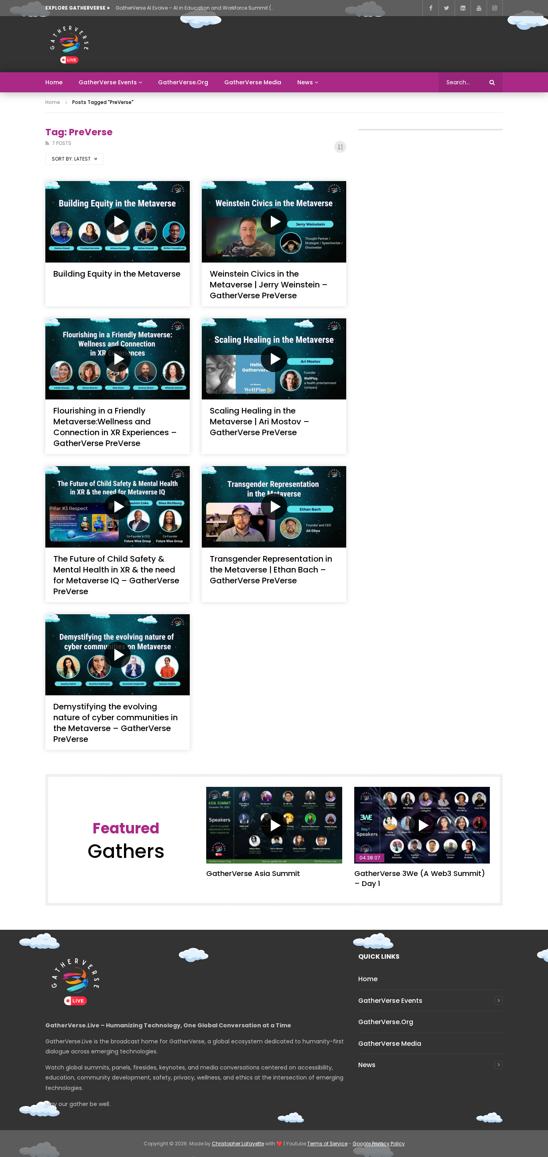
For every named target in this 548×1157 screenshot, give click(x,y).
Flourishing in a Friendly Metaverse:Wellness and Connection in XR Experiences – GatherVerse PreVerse (115, 427)
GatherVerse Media (252, 82)
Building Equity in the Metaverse (117, 273)
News (305, 82)
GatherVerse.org (183, 82)
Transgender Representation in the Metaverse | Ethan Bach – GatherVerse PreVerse (271, 569)
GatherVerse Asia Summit (253, 873)
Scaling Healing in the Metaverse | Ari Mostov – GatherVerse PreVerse (259, 421)
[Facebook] (430, 8)
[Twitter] (446, 8)
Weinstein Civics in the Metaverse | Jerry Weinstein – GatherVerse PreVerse (269, 284)
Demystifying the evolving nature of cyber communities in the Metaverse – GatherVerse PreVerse (115, 723)
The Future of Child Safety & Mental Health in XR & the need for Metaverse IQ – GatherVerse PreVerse (116, 575)
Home (54, 82)
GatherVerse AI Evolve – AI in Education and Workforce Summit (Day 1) (196, 7)
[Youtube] (479, 8)
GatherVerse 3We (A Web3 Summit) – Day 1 (419, 878)
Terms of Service (327, 1143)
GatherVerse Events (108, 82)
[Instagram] (495, 8)
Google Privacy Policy (379, 1143)
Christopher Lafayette (238, 1143)
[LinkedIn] (463, 8)
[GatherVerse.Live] (69, 44)
